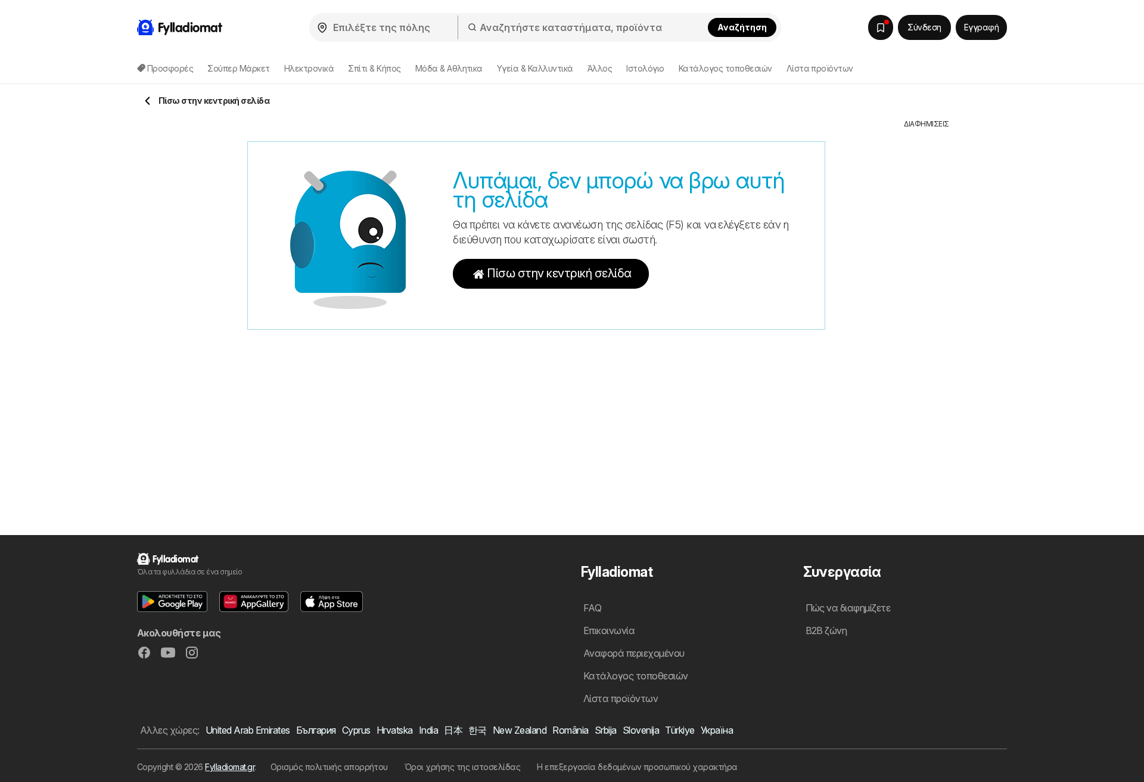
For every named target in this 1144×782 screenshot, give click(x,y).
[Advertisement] (926, 308)
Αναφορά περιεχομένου (634, 653)
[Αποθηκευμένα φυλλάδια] (880, 27)
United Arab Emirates (248, 730)
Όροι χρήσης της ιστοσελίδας (462, 767)
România (570, 730)
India (428, 730)
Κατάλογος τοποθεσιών (725, 68)
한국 (477, 730)
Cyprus (356, 730)
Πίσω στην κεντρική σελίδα (559, 273)
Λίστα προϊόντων (819, 68)
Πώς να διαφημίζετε (848, 608)
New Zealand (519, 730)
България (316, 730)
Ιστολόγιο (645, 68)
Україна (717, 730)
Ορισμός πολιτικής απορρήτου (329, 767)
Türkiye (679, 730)
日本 (453, 730)
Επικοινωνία (609, 630)
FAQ (592, 608)
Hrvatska (395, 730)
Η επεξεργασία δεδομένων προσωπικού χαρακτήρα (637, 767)
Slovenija (641, 730)
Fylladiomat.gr (229, 767)
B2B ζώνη (826, 630)
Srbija (606, 730)
